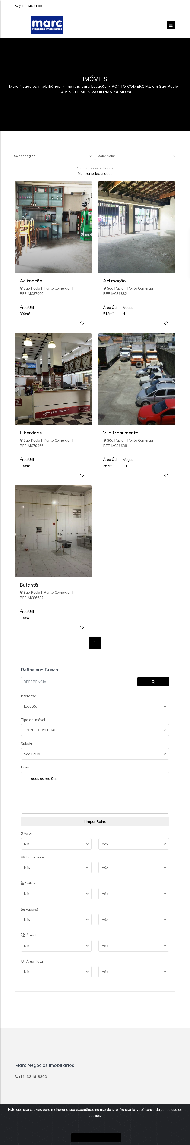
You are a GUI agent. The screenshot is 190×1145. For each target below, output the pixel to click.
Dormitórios (35, 857)
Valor (27, 833)
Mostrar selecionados (95, 173)
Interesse (28, 696)
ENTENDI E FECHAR (96, 1138)
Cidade (26, 743)
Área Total (34, 961)
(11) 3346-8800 (30, 6)
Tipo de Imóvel (33, 720)
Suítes (29, 883)
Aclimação (31, 281)
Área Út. (32, 935)
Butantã (29, 585)
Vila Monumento (121, 433)
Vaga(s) (31, 909)
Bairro (26, 767)
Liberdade (31, 433)
